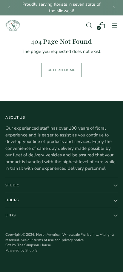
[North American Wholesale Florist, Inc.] (12, 25)
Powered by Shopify (21, 250)
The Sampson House (34, 245)
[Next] (114, 7)
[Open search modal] (89, 25)
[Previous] (9, 7)
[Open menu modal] (114, 25)
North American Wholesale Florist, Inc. (67, 234)
